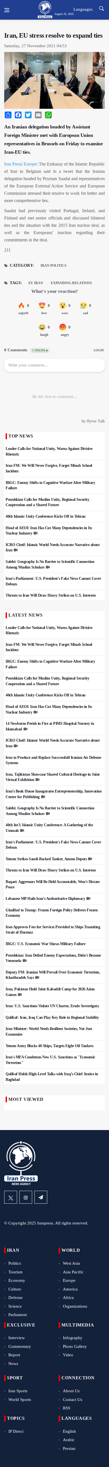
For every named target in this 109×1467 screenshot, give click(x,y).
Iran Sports (17, 1391)
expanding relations (71, 283)
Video (68, 1355)
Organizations (75, 1306)
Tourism (15, 1272)
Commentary (19, 1346)
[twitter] (10, 1197)
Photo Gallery (75, 1346)
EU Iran (36, 283)
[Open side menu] (6, 10)
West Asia (71, 1263)
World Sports (19, 1399)
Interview (16, 1337)
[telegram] (40, 1197)
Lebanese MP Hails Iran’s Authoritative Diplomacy (45, 898)
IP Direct (15, 1431)
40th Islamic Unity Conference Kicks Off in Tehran (46, 516)
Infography (72, 1337)
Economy (16, 1280)
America (70, 1289)
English (69, 1431)
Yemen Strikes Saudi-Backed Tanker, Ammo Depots (46, 859)
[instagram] (25, 1197)
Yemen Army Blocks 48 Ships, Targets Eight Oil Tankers (49, 1046)
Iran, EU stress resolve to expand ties (53, 35)
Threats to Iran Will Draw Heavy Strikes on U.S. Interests (51, 595)
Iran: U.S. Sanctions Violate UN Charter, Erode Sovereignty (52, 1006)
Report (14, 1355)
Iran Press (13, 164)
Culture (14, 1289)
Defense (15, 1297)
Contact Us (72, 1399)
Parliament (17, 1314)
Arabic (69, 1439)
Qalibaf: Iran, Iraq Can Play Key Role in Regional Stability (52, 1017)
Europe (30, 164)
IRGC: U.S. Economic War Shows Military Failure (45, 944)
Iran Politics (54, 266)
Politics (14, 1263)
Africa (68, 1297)
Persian (69, 1448)
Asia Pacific (73, 1272)
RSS (66, 1408)
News (13, 1363)
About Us (71, 1391)
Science (15, 1306)
